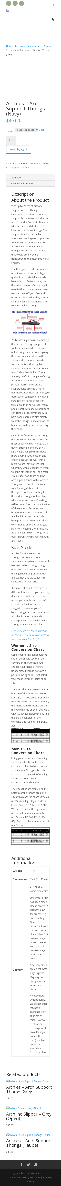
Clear (41, 129)
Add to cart (18, 149)
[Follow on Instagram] (21, 3)
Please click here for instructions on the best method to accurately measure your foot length (30, 635)
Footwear (20, 46)
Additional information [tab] (22, 183)
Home (9, 46)
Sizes (10, 131)
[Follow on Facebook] (8, 3)
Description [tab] (16, 177)
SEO (23, 1177)
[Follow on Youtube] (15, 3)
